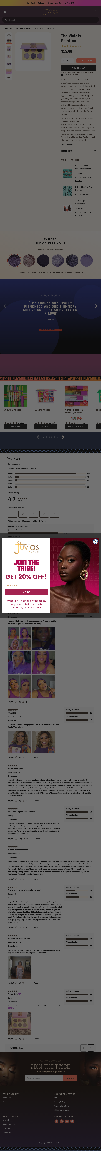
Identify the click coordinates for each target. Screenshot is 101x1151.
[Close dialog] (95, 541)
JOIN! (26, 592)
